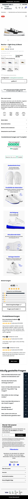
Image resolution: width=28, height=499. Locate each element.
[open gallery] (14, 28)
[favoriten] (19, 8)
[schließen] (26, 1)
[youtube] (18, 465)
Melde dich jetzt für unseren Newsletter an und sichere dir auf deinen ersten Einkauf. (13, 430)
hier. (3, 447)
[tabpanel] (14, 28)
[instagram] (14, 465)
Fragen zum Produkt (13, 309)
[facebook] (10, 465)
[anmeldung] (22, 8)
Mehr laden (14, 361)
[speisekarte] (2, 7)
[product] (4, 62)
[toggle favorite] (26, 16)
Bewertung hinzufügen (13, 304)
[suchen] (16, 8)
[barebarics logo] (9, 8)
